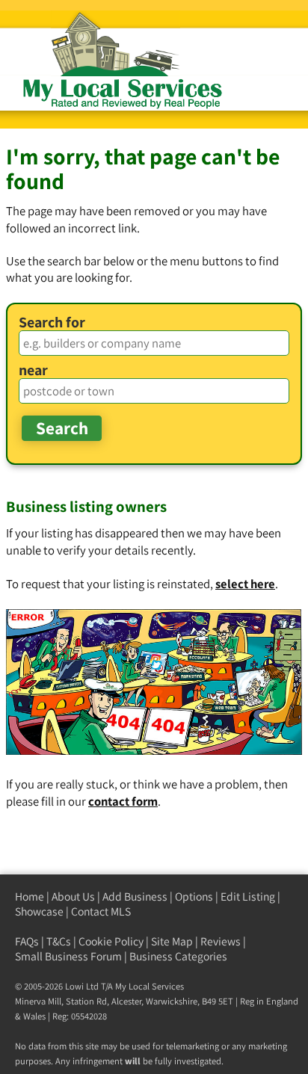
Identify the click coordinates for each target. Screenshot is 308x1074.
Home (29, 896)
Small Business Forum (68, 956)
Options (194, 896)
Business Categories (178, 956)
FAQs (27, 941)
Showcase (39, 911)
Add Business (134, 896)
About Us (73, 896)
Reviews (220, 941)
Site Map (172, 941)
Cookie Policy (111, 941)
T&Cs (58, 941)
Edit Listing (248, 896)
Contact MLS (101, 911)
